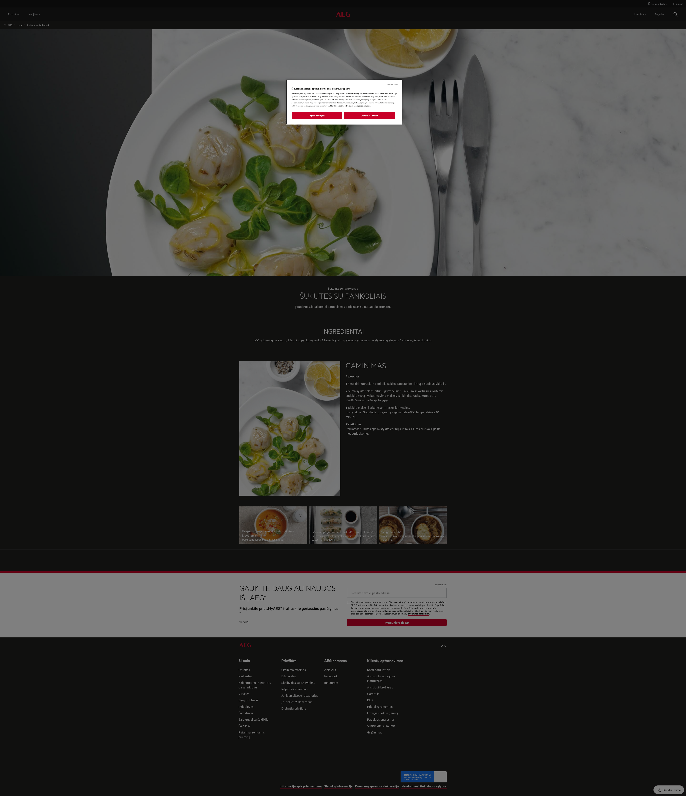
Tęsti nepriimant (393, 84)
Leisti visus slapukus (369, 115)
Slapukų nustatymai (317, 115)
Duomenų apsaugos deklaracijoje (358, 105)
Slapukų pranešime (337, 105)
